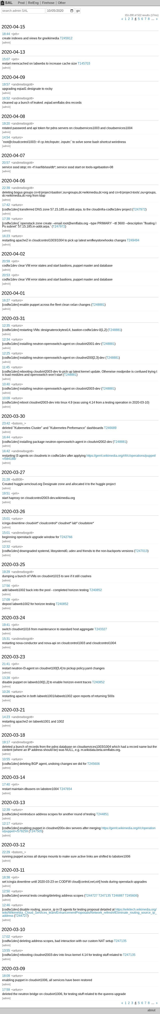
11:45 (6, 367)
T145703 (84, 63)
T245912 (66, 38)
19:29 (6, 572)
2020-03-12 (13, 844)
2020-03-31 (13, 318)
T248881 (98, 304)
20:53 (6, 275)
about (151, 1010)
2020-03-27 (13, 472)
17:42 (6, 205)
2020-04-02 (13, 253)
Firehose (48, 2)
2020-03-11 (13, 870)
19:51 (6, 493)
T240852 (95, 590)
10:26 (6, 691)
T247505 (36, 831)
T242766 (66, 537)
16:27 (6, 300)
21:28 (6, 479)
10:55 (6, 759)
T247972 (139, 209)
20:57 (6, 162)
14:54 (6, 137)
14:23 (6, 717)
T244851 (102, 814)
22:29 (6, 852)
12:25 (6, 353)
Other (62, 2)
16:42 (6, 451)
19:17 (6, 742)
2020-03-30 (13, 416)
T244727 (91, 895)
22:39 (6, 188)
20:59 (6, 261)
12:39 (6, 809)
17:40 (6, 784)
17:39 (6, 218)
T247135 (104, 895)
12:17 (6, 823)
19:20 (6, 123)
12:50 (6, 891)
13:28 (6, 678)
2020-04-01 (13, 293)
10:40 (6, 384)
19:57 (6, 84)
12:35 (6, 325)
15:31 (6, 638)
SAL (9, 3)
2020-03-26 (13, 511)
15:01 (6, 518)
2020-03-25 (13, 564)
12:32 (6, 546)
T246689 (110, 428)
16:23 (6, 236)
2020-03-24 (13, 617)
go (78, 10)
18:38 (6, 877)
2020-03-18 (13, 735)
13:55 (6, 950)
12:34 (6, 339)
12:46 (6, 905)
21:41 (6, 664)
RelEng (33, 2)
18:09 (6, 975)
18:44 (6, 34)
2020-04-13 (13, 52)
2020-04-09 (13, 77)
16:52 (6, 98)
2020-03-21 (13, 709)
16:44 (6, 437)
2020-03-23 (13, 656)
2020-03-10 (13, 929)
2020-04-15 (13, 26)
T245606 (93, 763)
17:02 (6, 936)
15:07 (6, 59)
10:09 (6, 398)
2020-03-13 (13, 802)
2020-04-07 (13, 155)
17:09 (6, 599)
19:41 (6, 625)
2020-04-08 (13, 116)
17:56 (6, 585)
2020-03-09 (13, 968)
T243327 (100, 629)
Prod (21, 2)
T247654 (66, 789)
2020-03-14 (13, 777)
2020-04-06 (13, 180)
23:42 (6, 423)
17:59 (6, 989)
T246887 (118, 895)
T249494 (133, 240)
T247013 (141, 551)
